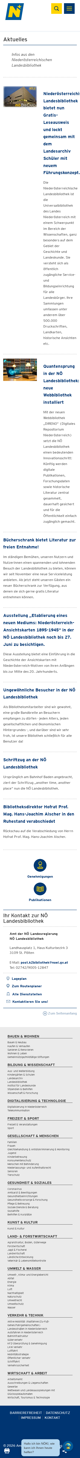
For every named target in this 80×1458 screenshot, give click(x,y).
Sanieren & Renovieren (20, 1049)
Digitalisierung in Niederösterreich (27, 1106)
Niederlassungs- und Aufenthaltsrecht (29, 1167)
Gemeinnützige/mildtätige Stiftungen (28, 1057)
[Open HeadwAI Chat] (68, 1446)
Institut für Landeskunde (21, 1085)
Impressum (31, 1418)
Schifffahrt (13, 1361)
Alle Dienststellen (27, 994)
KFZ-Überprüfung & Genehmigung (27, 1343)
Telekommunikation (18, 1110)
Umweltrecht (14, 1300)
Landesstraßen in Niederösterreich (27, 1328)
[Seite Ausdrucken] (7, 1452)
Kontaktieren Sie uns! (30, 1002)
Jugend (11, 1153)
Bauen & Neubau (16, 1042)
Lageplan (19, 979)
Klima (10, 1285)
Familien (12, 1142)
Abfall (10, 1278)
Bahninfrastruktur (17, 1336)
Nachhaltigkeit (15, 1293)
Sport (10, 1128)
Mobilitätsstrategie (18, 1354)
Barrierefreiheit (26, 1413)
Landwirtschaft (16, 1253)
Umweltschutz (15, 1303)
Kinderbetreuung (17, 1156)
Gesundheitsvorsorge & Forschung (27, 1199)
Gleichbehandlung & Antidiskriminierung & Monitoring (38, 1149)
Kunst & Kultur (16, 1228)
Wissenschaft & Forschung (22, 1093)
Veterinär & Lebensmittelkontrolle (26, 1260)
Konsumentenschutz (19, 1160)
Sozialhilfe (13, 1210)
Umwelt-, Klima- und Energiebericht (27, 1274)
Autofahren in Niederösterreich (25, 1332)
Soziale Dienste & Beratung (22, 1207)
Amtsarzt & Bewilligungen (22, 1192)
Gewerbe (12, 1386)
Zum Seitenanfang (62, 1013)
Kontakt (52, 1418)
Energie (11, 1281)
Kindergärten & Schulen (21, 1074)
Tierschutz (13, 1174)
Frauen (11, 1145)
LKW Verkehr (14, 1347)
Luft (9, 1289)
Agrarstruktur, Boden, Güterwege (26, 1242)
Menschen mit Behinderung (23, 1164)
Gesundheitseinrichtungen (22, 1196)
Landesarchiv (15, 1078)
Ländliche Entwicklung (20, 1257)
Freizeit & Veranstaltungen (22, 1124)
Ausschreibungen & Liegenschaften (27, 1382)
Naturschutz (14, 1296)
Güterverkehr (15, 1339)
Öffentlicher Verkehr (19, 1357)
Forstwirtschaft (16, 1246)
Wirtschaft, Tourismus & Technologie (28, 1397)
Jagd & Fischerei (17, 1249)
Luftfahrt (12, 1350)
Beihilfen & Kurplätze (19, 1214)
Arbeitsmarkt (14, 1379)
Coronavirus (14, 1188)
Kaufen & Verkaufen (18, 1046)
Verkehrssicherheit (18, 1365)
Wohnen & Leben (17, 1053)
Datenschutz (58, 1413)
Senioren (12, 1171)
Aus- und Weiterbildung (21, 1071)
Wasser (11, 1307)
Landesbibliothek (17, 1081)
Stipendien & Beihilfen (20, 1089)
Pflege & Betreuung (18, 1203)
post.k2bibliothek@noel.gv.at (44, 962)
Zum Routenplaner (27, 986)
